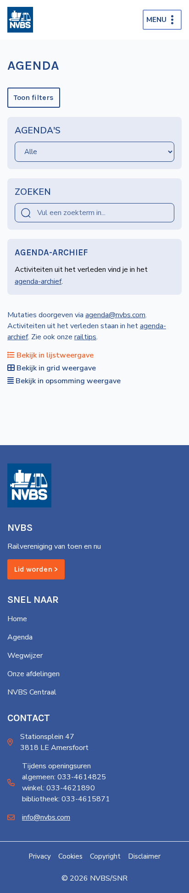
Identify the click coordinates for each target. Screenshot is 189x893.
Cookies (70, 856)
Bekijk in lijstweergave (55, 355)
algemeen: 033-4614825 (64, 777)
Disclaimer (144, 856)
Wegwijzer (25, 655)
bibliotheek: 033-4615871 (66, 799)
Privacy (39, 856)
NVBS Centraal (31, 692)
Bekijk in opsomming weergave (68, 381)
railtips (85, 337)
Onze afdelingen (33, 674)
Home (17, 619)
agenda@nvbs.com (115, 315)
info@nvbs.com (46, 817)
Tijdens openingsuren (56, 766)
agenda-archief (38, 281)
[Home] (20, 20)
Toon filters (34, 97)
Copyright (105, 856)
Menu (156, 19)
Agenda (20, 637)
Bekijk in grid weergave (56, 368)
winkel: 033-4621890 (58, 788)
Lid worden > (36, 569)
